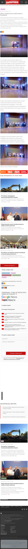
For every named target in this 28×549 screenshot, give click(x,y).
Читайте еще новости (9, 265)
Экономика (12, 526)
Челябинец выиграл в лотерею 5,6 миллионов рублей (14, 320)
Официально (13, 532)
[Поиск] (22, 2)
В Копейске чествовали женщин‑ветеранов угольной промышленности (13, 253)
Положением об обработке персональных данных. (14, 359)
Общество (3, 526)
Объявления (4, 534)
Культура (3, 528)
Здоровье (3, 530)
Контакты (7, 506)
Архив (21, 506)
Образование (13, 530)
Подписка (16, 506)
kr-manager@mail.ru (8, 520)
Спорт (2, 529)
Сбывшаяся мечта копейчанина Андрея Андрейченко (14, 416)
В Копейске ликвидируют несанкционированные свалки (9, 196)
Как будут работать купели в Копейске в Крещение (15, 322)
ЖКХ (11, 529)
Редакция (2, 506)
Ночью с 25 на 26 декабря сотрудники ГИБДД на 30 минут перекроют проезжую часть (15, 329)
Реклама (12, 506)
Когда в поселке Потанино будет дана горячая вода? (14, 314)
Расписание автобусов (5, 507)
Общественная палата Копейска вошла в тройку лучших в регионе (12, 225)
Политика (12, 528)
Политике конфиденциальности (15, 543)
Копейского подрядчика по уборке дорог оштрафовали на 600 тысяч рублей (13, 317)
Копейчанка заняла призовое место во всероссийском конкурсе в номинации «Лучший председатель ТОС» (14, 325)
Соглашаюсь (14, 546)
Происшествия (4, 532)
